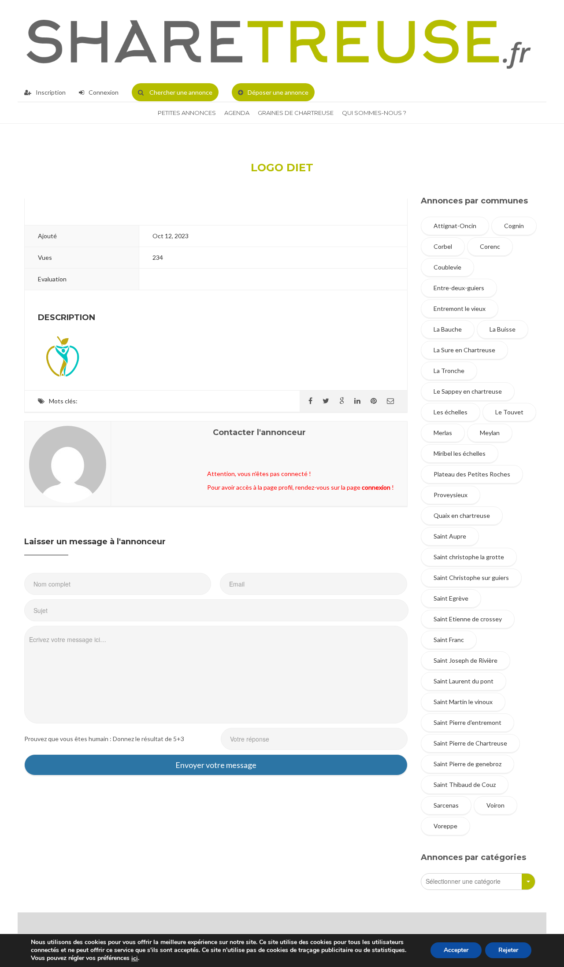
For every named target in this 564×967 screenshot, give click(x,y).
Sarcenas (446, 805)
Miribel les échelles (460, 453)
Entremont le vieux (460, 308)
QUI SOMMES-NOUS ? (374, 112)
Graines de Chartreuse (296, 112)
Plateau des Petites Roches (472, 474)
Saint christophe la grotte (469, 557)
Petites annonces (187, 112)
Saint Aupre (450, 536)
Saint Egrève (451, 598)
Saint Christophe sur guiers (471, 577)
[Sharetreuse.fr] (278, 41)
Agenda (236, 112)
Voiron (495, 805)
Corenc (490, 246)
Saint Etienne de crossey (468, 619)
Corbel (443, 246)
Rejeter (508, 950)
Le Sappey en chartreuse (468, 391)
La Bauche (448, 329)
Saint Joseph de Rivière (465, 660)
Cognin (514, 225)
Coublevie (447, 267)
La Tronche (449, 370)
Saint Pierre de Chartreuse (470, 743)
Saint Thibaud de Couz (465, 784)
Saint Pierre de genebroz (467, 764)
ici (134, 959)
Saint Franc (449, 639)
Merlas (443, 432)
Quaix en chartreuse (462, 515)
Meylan (490, 432)
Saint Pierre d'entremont (467, 722)
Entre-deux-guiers (459, 288)
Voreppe (445, 826)
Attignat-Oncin (455, 225)
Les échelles (451, 412)
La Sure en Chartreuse (464, 350)
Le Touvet (509, 412)
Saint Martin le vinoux (463, 701)
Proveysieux (451, 494)
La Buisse (503, 329)
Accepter (456, 950)
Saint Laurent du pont (464, 681)
